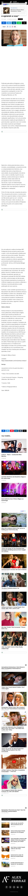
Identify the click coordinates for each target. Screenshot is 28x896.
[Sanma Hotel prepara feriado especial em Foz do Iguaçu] (5, 832)
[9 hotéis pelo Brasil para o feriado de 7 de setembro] (5, 864)
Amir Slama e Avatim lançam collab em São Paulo (18, 848)
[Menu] (2, 2)
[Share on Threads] (24, 23)
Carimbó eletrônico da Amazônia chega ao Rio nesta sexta (13, 477)
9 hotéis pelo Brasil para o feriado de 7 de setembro (17, 863)
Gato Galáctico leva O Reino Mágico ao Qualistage (12, 499)
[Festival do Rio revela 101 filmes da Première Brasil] (5, 857)
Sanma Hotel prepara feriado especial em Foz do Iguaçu (18, 831)
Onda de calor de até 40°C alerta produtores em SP (17, 823)
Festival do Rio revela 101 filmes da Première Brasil (17, 855)
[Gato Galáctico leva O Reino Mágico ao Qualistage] (14, 490)
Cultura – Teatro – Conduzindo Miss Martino (11, 455)
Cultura (20, 19)
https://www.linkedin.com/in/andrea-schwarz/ (13, 360)
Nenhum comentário (13, 19)
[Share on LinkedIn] (14, 23)
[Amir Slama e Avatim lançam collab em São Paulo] (5, 849)
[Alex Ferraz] (14, 2)
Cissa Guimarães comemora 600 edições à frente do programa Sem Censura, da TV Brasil (18, 840)
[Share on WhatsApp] (19, 23)
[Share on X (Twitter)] (9, 23)
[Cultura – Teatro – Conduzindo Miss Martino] (14, 446)
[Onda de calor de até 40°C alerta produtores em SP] (5, 825)
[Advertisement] (14, 65)
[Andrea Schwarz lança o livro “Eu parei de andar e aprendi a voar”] (14, 38)
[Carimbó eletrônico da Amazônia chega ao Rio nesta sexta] (14, 468)
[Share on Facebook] (3, 23)
